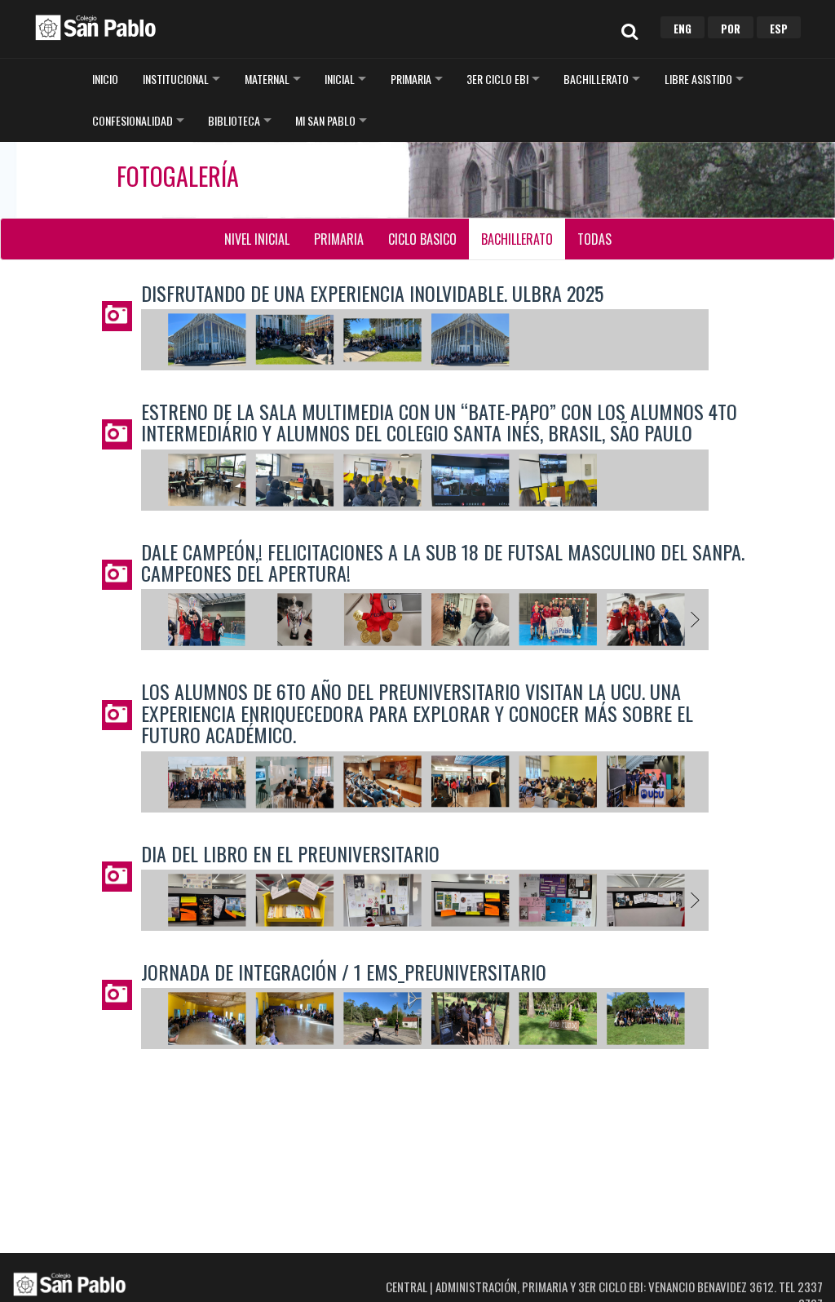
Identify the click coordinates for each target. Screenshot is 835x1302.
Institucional (176, 78)
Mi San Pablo (325, 120)
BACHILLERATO (517, 239)
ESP (779, 28)
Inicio (105, 78)
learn (95, 27)
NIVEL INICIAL (256, 239)
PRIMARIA (339, 239)
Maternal (267, 78)
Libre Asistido (698, 78)
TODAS (594, 239)
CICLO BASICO (422, 239)
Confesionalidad (132, 120)
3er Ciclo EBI (497, 78)
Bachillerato (596, 78)
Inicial (340, 78)
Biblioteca (234, 120)
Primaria (411, 78)
